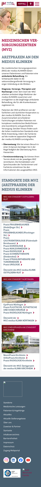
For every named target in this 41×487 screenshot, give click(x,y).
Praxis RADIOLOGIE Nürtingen (17, 312)
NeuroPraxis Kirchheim (14, 355)
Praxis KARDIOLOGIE (13, 246)
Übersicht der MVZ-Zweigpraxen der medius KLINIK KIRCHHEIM (18, 367)
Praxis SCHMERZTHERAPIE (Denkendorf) (16, 255)
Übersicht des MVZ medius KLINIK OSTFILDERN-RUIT (19, 271)
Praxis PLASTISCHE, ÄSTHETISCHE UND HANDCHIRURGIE (20, 308)
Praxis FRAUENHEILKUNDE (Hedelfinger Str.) (16, 226)
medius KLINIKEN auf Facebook (21, 460)
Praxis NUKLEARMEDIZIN (15, 248)
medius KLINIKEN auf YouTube (28, 460)
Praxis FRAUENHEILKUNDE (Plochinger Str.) (19, 233)
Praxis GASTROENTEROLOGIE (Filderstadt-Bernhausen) (20, 241)
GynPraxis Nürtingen (13, 304)
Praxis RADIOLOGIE (12, 251)
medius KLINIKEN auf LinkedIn (13, 460)
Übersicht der (9, 318)
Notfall (22, 4)
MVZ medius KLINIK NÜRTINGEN (18, 320)
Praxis (11, 264)
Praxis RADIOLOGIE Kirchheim (17, 360)
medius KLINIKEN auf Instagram (6, 460)
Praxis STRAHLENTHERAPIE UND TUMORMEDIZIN (19, 260)
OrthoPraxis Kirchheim (14, 358)
